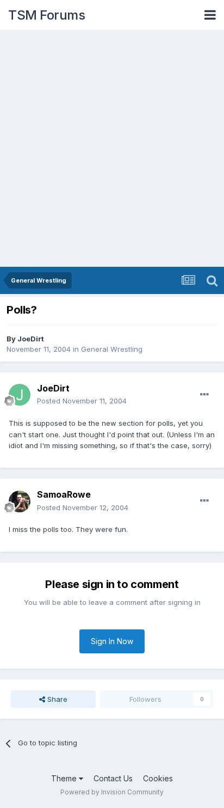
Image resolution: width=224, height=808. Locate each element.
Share (56, 699)
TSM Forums (46, 15)
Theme (65, 778)
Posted (82, 400)
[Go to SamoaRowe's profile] (19, 501)
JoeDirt (30, 338)
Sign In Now (112, 641)
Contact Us (113, 778)
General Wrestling (111, 349)
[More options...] (204, 394)
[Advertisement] (112, 149)
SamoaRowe (64, 494)
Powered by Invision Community (112, 792)
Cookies (158, 778)
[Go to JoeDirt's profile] (19, 395)
